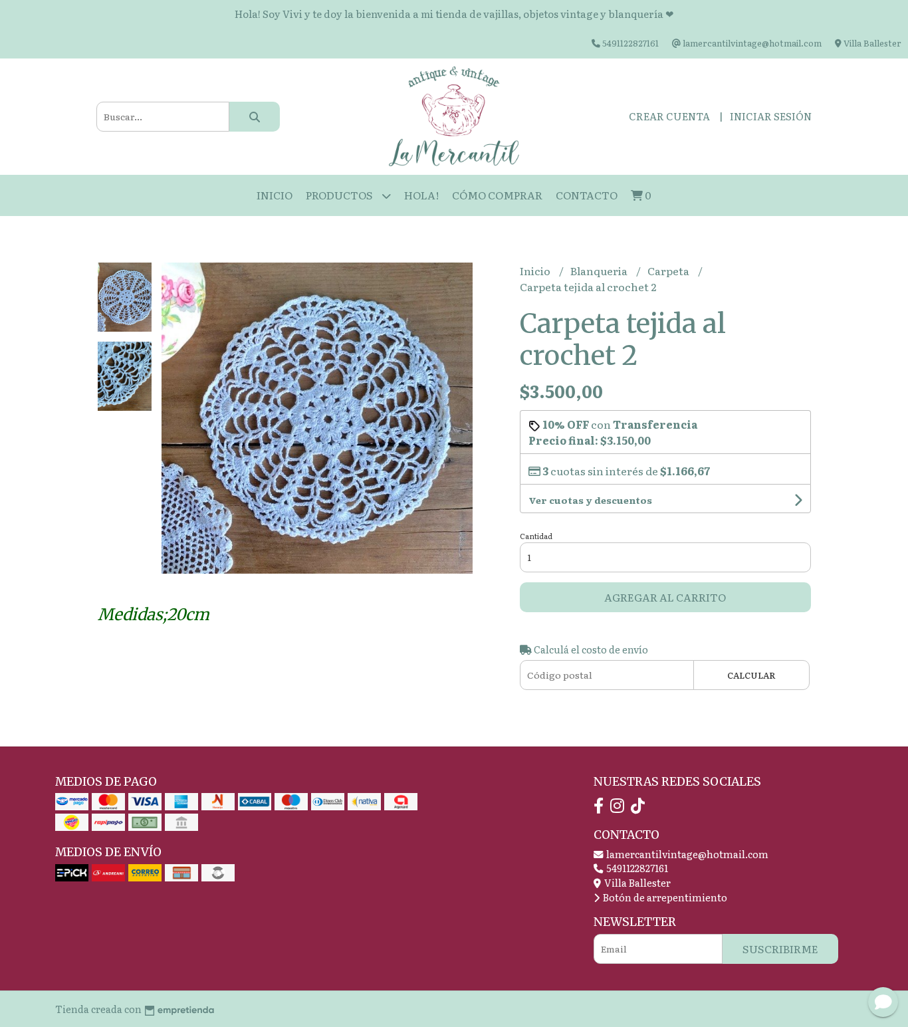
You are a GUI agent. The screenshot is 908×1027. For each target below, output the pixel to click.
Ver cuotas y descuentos (590, 500)
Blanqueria (599, 271)
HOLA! (421, 195)
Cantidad (536, 535)
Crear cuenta (669, 116)
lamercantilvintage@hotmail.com (686, 854)
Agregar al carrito (665, 597)
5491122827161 (636, 868)
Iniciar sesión (771, 116)
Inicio (274, 195)
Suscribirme (780, 949)
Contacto (587, 195)
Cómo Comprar (497, 195)
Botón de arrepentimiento (664, 897)
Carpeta (669, 271)
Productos (340, 195)
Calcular (751, 675)
